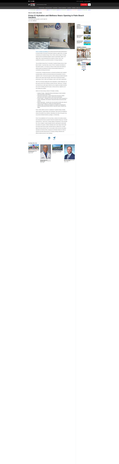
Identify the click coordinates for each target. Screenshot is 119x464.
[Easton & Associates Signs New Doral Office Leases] (87, 37)
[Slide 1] (83, 70)
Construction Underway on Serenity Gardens (32, 151)
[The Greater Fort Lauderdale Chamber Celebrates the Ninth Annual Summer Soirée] (84, 53)
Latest (78, 24)
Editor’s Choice (41, 7)
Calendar (69, 7)
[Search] (89, 4)
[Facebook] (28, 1)
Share (54, 139)
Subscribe (84, 4)
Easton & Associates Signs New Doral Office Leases (80, 36)
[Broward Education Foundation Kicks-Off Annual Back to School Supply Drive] (79, 63)
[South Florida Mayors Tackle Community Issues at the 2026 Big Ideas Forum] (83, 66)
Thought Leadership (62, 7)
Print (49, 139)
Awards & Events (81, 47)
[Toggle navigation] (29, 4)
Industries (55, 7)
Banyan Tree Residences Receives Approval (80, 27)
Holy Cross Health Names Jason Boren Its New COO (69, 160)
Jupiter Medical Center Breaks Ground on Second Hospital (57, 151)
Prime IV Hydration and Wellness (42, 51)
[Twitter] (32, 1)
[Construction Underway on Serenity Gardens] (33, 147)
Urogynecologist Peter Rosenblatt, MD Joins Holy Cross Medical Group (45, 161)
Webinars (74, 7)
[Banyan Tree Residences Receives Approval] (87, 30)
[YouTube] (33, 1)
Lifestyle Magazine (79, 1)
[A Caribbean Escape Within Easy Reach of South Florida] (87, 42)
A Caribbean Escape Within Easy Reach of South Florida (80, 41)
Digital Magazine (87, 1)
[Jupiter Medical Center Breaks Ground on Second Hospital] (57, 147)
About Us (78, 7)
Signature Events (48, 7)
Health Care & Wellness (35, 12)
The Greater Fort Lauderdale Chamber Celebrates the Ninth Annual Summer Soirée (84, 59)
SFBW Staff (34, 20)
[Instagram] (30, 1)
